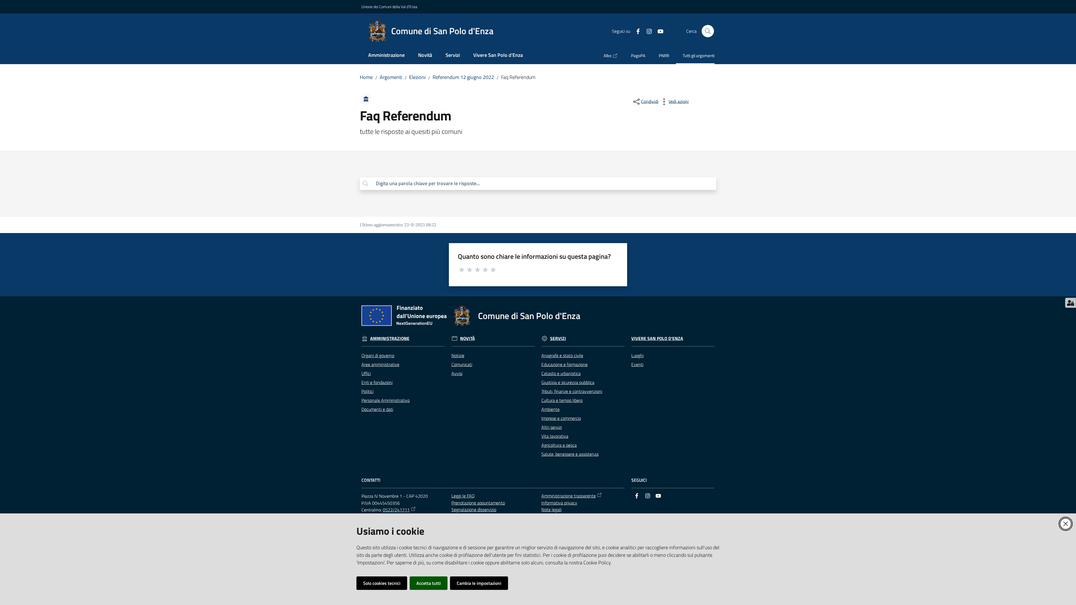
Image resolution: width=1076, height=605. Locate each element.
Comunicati (461, 364)
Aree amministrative (380, 364)
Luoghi (637, 355)
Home (366, 77)
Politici (367, 391)
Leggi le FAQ (463, 495)
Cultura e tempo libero (562, 400)
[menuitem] (386, 55)
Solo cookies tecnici (381, 583)
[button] (708, 31)
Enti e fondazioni (377, 382)
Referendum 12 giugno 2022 (463, 77)
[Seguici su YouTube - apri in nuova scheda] (658, 30)
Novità (467, 338)
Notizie (457, 355)
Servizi (558, 338)
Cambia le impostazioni (479, 583)
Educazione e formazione (564, 364)
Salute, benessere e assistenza (570, 454)
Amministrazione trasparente (568, 495)
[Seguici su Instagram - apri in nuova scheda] (647, 30)
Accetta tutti (428, 583)
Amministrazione (389, 338)
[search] (543, 183)
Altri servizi (551, 427)
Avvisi (456, 373)
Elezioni (417, 77)
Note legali (551, 509)
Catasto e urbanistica (561, 373)
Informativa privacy (559, 502)
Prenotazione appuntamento (478, 502)
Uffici (366, 373)
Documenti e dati (377, 409)
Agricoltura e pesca (559, 445)
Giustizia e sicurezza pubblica (567, 382)
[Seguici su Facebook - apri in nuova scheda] (635, 30)
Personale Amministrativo (385, 400)
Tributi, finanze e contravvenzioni (571, 391)
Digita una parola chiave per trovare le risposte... (428, 183)
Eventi (637, 364)
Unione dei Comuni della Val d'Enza (389, 7)
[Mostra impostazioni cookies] (1070, 303)
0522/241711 (396, 509)
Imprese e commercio (561, 418)
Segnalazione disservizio (473, 509)
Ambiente (550, 409)
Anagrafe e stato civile (562, 355)
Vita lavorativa (554, 436)
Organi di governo (377, 355)
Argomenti (391, 77)
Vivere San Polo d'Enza (657, 338)
